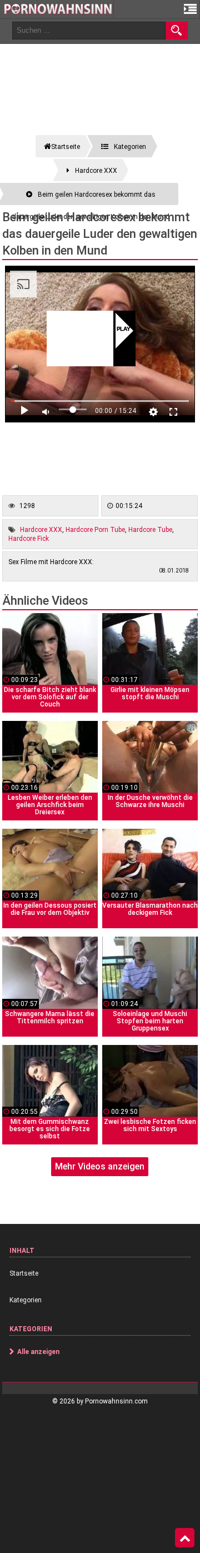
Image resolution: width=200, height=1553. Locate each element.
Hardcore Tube (150, 530)
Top (184, 1538)
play (124, 329)
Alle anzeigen (38, 1352)
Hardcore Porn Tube (95, 530)
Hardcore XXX (41, 530)
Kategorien (25, 1300)
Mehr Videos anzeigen (99, 1166)
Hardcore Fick (28, 538)
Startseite (23, 1273)
